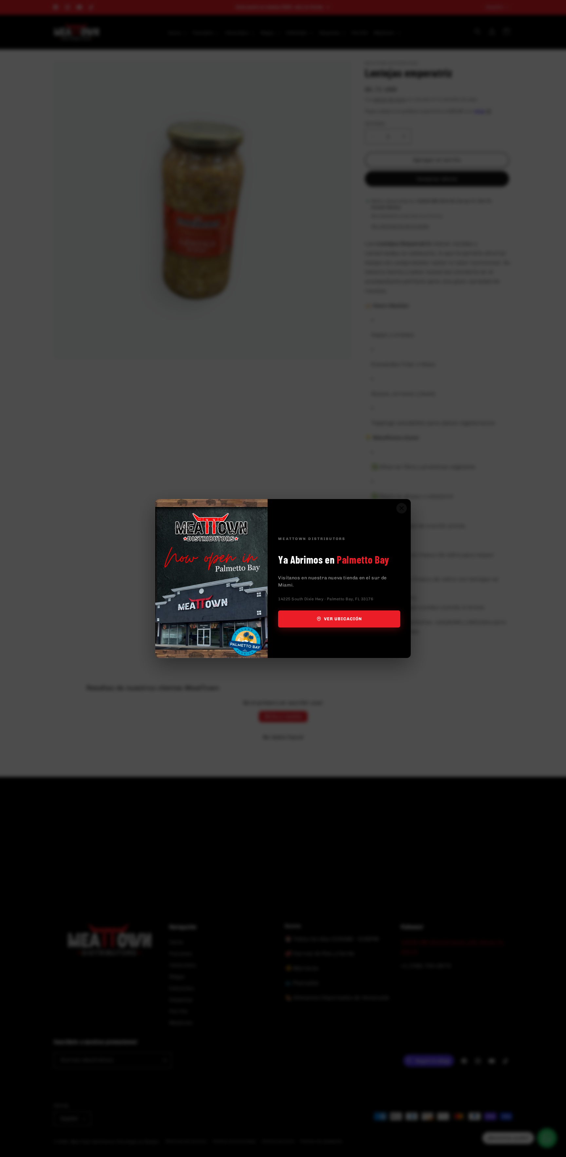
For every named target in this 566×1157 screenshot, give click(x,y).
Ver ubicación (343, 618)
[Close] (401, 508)
